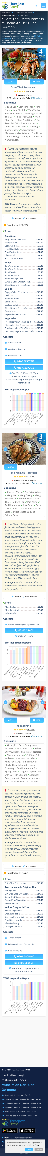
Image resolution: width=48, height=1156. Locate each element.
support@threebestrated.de (21, 1138)
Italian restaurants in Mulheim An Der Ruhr (23, 1107)
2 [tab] (22, 75)
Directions (37, 98)
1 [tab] (20, 75)
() (30, 91)
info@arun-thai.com (16, 349)
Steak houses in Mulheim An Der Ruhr (21, 1115)
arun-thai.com (15, 355)
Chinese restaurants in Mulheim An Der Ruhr (24, 1099)
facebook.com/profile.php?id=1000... (24, 624)
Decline (39, 1150)
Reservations (14, 342)
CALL (11, 82)
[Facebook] (2, 1142)
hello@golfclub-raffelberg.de (21, 944)
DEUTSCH (24, 15)
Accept (28, 1150)
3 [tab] (24, 75)
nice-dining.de (15, 950)
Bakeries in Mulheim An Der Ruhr (19, 1095)
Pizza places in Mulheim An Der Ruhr (20, 1111)
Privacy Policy (34, 1145)
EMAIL (37, 82)
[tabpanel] (24, 65)
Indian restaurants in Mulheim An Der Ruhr (23, 1103)
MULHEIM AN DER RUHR (23, 12)
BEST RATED (6, 12)
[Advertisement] (24, 1043)
